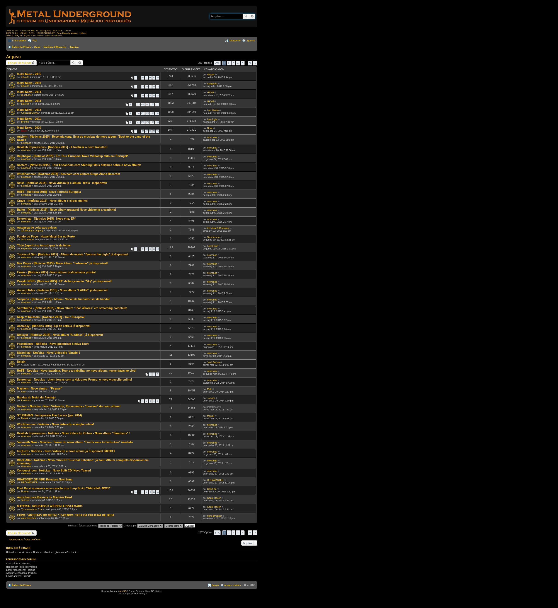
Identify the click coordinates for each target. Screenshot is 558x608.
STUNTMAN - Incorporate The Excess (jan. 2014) (49, 415)
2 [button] (229, 63)
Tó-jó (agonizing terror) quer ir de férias (44, 245)
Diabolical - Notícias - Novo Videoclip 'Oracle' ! (48, 352)
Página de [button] (217, 63)
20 (146, 86)
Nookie (25, 491)
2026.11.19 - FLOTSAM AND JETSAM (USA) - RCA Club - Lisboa (38, 30)
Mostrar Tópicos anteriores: (83, 525)
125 (147, 104)
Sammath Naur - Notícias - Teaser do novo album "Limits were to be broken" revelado (75, 442)
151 (147, 122)
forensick (26, 400)
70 (158, 131)
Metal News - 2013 (29, 100)
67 (146, 131)
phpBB (122, 591)
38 (158, 95)
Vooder (210, 74)
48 (150, 78)
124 (142, 104)
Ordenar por (130, 525)
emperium (26, 248)
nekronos (26, 143)
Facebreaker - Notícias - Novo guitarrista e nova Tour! (53, 343)
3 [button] (233, 63)
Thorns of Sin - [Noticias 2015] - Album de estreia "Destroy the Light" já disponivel (72, 254)
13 (158, 249)
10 (146, 249)
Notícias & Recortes (55, 47)
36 (150, 95)
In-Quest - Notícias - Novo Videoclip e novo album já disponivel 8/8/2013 (66, 451)
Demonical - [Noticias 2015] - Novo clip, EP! (46, 218)
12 (154, 249)
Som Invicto (27, 239)
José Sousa (213, 362)
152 (152, 122)
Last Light (212, 119)
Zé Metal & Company (32, 230)
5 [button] (242, 63)
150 (142, 122)
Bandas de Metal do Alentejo (36, 397)
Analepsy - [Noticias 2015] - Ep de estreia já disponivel (53, 326)
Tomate (211, 398)
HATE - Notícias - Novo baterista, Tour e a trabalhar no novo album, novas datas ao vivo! (76, 370)
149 (138, 122)
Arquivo (74, 47)
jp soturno (26, 95)
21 (150, 86)
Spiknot (25, 500)
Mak (209, 389)
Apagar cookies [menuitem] (232, 585)
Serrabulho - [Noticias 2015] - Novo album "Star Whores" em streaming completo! (72, 308)
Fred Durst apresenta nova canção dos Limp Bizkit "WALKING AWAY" (64, 488)
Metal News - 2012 (29, 109)
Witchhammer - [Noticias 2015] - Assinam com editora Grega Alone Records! (68, 174)
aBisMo (25, 77)
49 (154, 78)
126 (152, 104)
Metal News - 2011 (29, 118)
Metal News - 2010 (29, 127)
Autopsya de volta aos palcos (37, 227)
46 (143, 78)
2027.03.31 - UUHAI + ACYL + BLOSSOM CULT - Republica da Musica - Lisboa (46, 33)
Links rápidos (19, 40)
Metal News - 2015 (29, 83)
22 (154, 86)
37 (154, 95)
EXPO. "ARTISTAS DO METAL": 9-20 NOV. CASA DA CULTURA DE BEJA (65, 515)
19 (143, 86)
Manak (24, 418)
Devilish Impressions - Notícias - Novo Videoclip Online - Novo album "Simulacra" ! (73, 433)
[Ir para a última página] (216, 74)
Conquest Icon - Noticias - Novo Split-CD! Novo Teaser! (54, 470)
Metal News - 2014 (29, 92)
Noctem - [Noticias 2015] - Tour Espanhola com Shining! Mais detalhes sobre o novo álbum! (79, 165)
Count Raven (214, 498)
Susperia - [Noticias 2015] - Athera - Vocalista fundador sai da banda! (63, 299)
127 (157, 104)
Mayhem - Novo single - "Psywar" (39, 388)
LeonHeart (212, 246)
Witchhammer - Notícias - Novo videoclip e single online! (55, 424)
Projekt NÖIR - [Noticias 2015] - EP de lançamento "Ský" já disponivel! (64, 281)
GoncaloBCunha (30, 112)
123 (138, 104)
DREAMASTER (29, 482)
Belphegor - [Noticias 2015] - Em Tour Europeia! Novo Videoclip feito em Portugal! (72, 156)
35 (146, 95)
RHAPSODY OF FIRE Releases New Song (45, 479)
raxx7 (24, 130)
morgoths (212, 83)
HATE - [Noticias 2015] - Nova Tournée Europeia (49, 191)
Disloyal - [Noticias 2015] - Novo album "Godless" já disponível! (60, 334)
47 (146, 78)
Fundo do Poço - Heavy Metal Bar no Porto (46, 236)
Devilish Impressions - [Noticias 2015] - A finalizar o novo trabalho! (62, 147)
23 (158, 86)
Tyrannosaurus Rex (31, 509)
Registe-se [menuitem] (234, 40)
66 (143, 131)
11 (150, 249)
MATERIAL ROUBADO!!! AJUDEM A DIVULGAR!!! (50, 506)
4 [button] (238, 63)
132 (147, 113)
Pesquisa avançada (252, 16)
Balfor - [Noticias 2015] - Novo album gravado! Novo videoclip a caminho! (66, 209)
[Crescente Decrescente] (174, 525)
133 (152, 113)
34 (143, 95)
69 (154, 131)
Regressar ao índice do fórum (24, 539)
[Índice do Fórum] (70, 25)
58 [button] (250, 63)
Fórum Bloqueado (20, 63)
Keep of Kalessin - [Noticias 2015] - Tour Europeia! (51, 317)
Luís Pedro (213, 110)
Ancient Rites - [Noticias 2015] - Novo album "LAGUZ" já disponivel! (62, 290)
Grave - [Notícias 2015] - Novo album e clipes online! (52, 200)
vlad (23, 391)
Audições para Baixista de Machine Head (44, 497)
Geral (37, 47)
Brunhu (25, 121)
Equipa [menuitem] (215, 585)
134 (157, 113)
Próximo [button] (255, 63)
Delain (21, 361)
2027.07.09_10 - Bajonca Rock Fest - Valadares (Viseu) (34, 35)
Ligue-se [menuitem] (250, 40)
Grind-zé (211, 489)
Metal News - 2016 (29, 74)
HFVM (210, 92)
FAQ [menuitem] (34, 40)
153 (157, 122)
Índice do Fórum (21, 47)
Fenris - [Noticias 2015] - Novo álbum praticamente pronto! (56, 272)
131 (142, 113)
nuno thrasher (28, 518)
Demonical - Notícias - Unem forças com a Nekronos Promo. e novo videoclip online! (74, 379)
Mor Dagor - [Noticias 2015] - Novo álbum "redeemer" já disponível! (62, 263)
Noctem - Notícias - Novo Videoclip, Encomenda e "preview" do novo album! (69, 406)
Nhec (210, 128)
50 (158, 78)
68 (150, 131)
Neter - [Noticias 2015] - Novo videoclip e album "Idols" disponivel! (62, 182)
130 (138, 113)
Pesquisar (246, 16)
